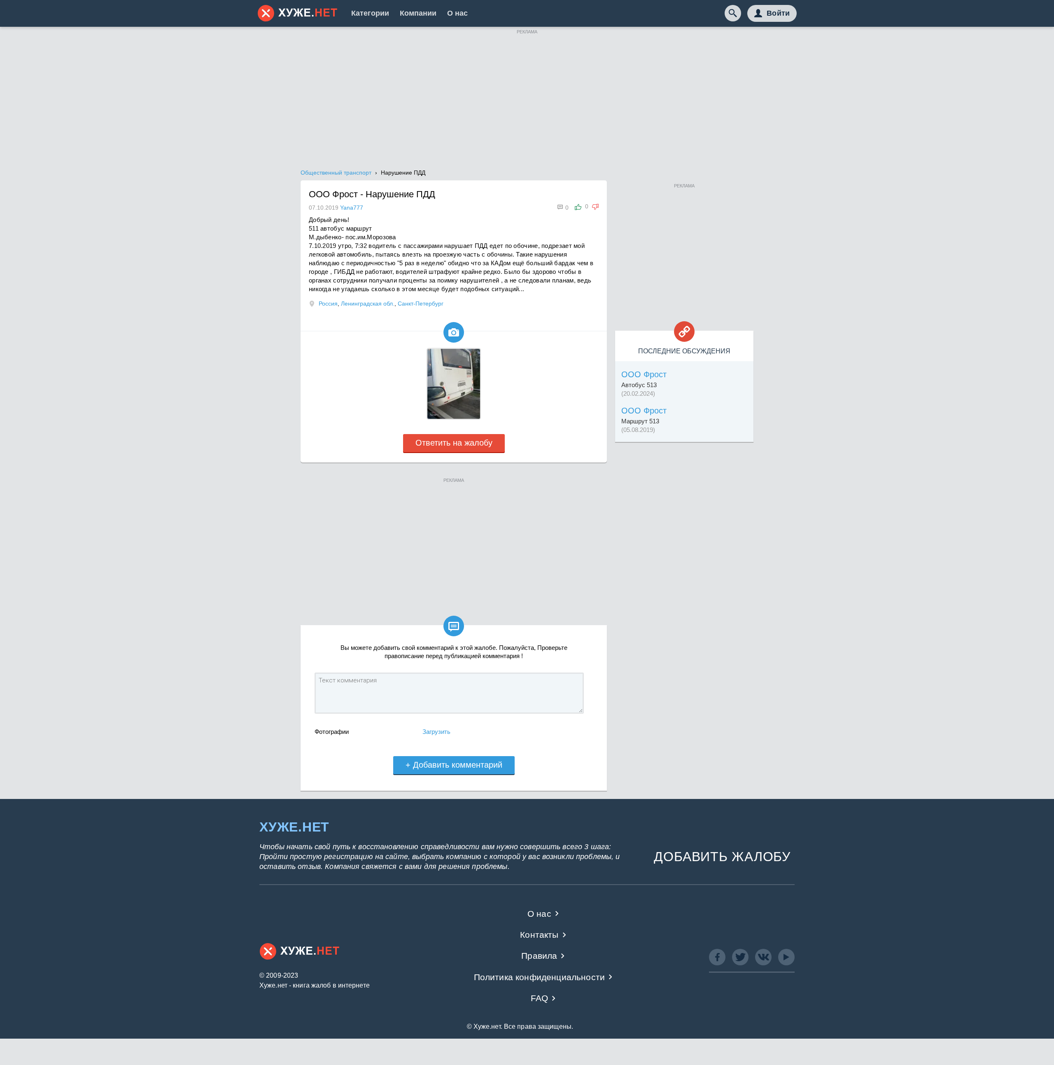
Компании (418, 13)
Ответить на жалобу (453, 442)
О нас (457, 13)
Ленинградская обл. (367, 303)
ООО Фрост (644, 374)
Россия (328, 303)
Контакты (539, 934)
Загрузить (436, 731)
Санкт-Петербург (420, 303)
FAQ (539, 998)
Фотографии (332, 731)
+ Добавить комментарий (454, 764)
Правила (539, 955)
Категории (370, 13)
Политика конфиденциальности (539, 977)
